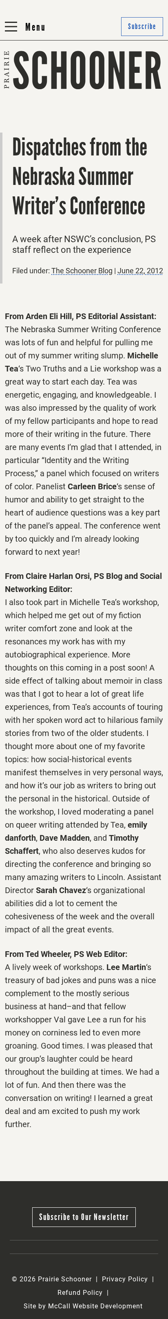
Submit (99, 90)
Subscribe (104, 110)
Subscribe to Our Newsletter (84, 1216)
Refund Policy (80, 1292)
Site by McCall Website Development (83, 1306)
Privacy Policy (125, 1279)
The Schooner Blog (39, 110)
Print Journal (30, 90)
